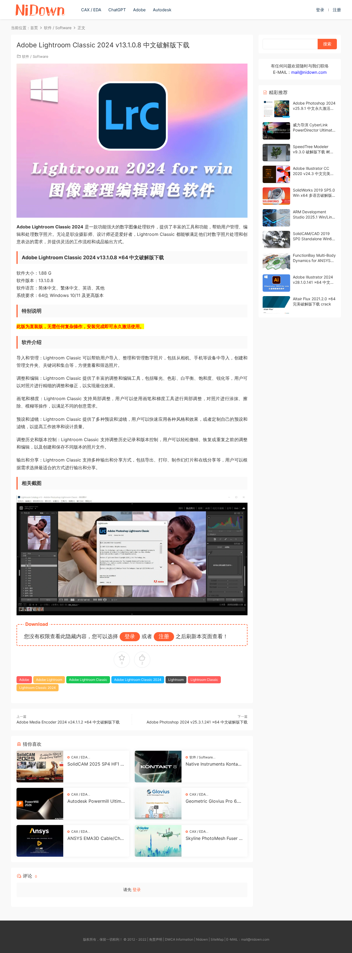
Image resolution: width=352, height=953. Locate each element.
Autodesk (162, 9)
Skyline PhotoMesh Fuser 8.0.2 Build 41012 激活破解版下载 (214, 838)
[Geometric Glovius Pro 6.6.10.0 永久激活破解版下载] (158, 804)
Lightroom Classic (204, 680)
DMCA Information (179, 939)
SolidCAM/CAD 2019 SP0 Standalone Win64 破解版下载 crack (313, 239)
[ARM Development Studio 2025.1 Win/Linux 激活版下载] (276, 217)
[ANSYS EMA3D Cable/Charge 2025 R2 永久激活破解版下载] (39, 841)
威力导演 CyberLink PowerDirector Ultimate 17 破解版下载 (313, 130)
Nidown (202, 939)
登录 (137, 889)
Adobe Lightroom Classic (88, 680)
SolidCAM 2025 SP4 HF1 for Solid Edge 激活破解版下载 (96, 764)
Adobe (139, 9)
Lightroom (176, 680)
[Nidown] (40, 9)
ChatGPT (117, 9)
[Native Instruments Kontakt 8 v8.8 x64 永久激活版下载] (158, 766)
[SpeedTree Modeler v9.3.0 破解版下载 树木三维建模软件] (276, 152)
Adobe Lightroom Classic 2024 (137, 680)
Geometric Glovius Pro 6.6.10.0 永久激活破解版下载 (214, 801)
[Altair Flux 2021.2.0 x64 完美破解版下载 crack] (276, 304)
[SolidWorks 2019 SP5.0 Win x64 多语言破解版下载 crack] (276, 196)
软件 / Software (35, 56)
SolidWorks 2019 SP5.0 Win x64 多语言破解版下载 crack (314, 195)
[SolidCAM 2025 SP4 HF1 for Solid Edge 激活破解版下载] (39, 766)
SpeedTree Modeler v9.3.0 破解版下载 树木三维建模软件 (313, 152)
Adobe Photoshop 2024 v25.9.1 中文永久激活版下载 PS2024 (314, 108)
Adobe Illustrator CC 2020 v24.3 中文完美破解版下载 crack (313, 173)
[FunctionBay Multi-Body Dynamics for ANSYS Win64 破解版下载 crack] (276, 261)
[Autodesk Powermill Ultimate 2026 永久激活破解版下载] (39, 804)
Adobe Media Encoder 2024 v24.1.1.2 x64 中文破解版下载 (68, 722)
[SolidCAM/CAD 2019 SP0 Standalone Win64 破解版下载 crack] (276, 239)
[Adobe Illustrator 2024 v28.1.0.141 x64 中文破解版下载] (276, 283)
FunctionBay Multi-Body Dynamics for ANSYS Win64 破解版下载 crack (314, 260)
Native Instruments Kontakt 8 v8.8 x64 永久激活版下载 (214, 764)
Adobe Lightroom (49, 680)
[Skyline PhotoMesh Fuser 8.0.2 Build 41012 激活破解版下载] (158, 841)
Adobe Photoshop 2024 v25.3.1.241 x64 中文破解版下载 (197, 722)
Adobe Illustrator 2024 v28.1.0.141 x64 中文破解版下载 (313, 282)
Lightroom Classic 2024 (37, 688)
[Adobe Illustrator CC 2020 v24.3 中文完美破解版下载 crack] (276, 174)
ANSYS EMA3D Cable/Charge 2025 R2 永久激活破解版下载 (95, 838)
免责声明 (155, 939)
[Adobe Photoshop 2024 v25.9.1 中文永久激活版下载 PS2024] (276, 109)
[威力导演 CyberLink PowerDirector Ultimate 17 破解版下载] (276, 131)
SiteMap (217, 939)
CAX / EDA (91, 9)
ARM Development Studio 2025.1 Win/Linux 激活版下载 (314, 217)
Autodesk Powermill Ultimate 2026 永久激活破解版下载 (96, 801)
